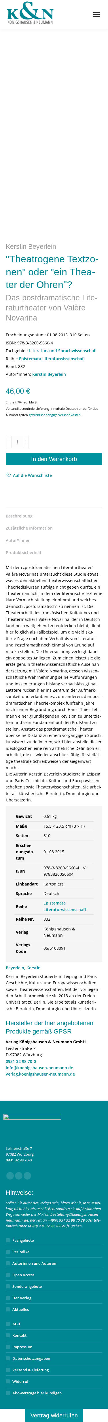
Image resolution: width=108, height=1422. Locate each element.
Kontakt (19, 1335)
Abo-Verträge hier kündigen (37, 1393)
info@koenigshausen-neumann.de (39, 1067)
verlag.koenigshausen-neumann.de (40, 1074)
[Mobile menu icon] (96, 14)
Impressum (22, 1346)
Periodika (21, 1251)
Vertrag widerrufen (54, 1415)
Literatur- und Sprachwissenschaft (63, 350)
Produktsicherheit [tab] (23, 552)
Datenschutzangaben (31, 1358)
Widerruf (20, 1381)
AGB (16, 1323)
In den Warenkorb (54, 459)
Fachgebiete (23, 1240)
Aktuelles (20, 1309)
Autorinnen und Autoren (34, 1263)
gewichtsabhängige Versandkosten (55, 415)
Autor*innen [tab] (18, 540)
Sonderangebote (27, 1286)
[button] (29, 475)
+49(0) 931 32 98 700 (44, 1225)
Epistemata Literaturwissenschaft (52, 358)
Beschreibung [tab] (19, 516)
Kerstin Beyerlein (49, 374)
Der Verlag (21, 1297)
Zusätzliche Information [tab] (29, 528)
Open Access (23, 1274)
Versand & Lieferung (30, 1369)
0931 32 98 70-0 (21, 1061)
